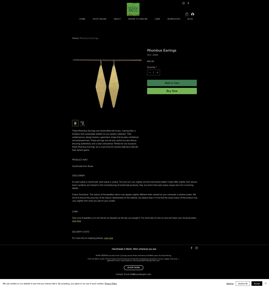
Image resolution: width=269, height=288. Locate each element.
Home (75, 38)
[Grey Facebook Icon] (188, 3)
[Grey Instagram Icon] (183, 3)
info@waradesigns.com (140, 274)
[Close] (265, 283)
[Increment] (158, 72)
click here (76, 221)
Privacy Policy (111, 283)
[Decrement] (149, 72)
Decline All (242, 283)
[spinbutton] (153, 72)
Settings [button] (230, 283)
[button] (186, 14)
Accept (257, 283)
